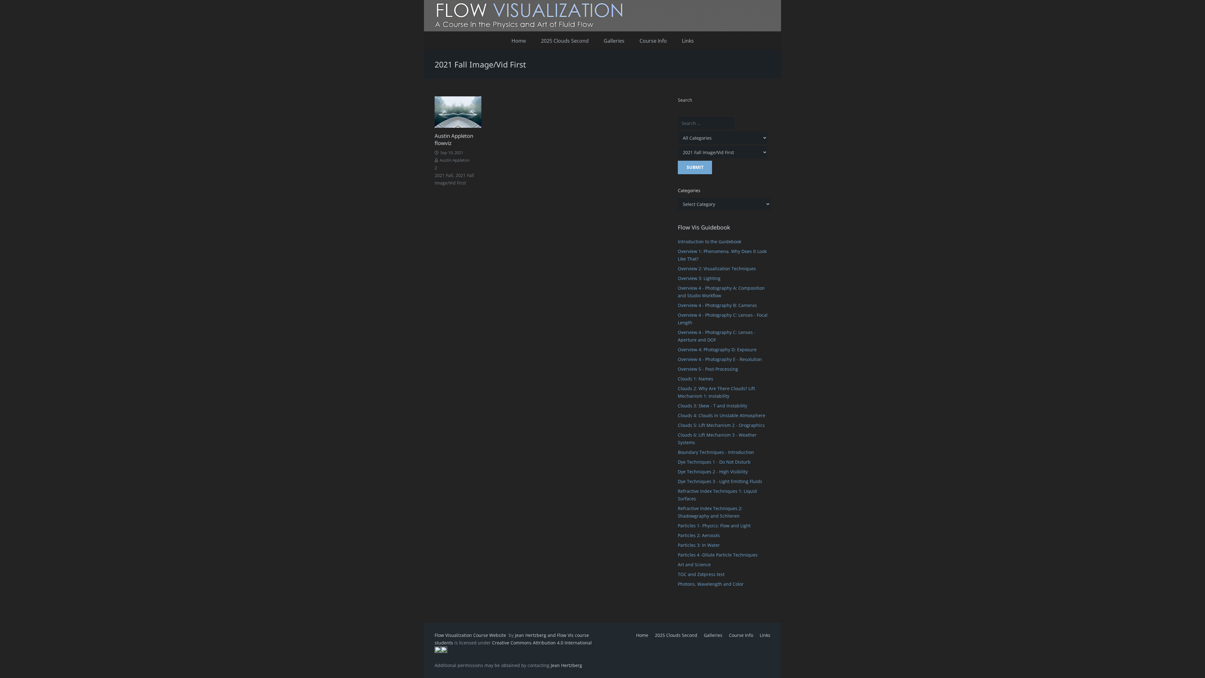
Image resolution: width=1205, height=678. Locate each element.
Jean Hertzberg (566, 665)
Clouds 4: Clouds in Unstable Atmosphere (721, 415)
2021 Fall (444, 175)
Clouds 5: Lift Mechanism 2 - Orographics (721, 425)
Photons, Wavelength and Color (711, 584)
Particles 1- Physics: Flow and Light (714, 526)
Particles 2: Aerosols (699, 535)
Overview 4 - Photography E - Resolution (720, 359)
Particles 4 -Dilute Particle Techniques (718, 555)
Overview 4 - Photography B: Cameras (717, 305)
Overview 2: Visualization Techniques (717, 269)
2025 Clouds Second (676, 635)
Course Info (741, 635)
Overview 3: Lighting (699, 278)
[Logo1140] (602, 15)
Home (642, 635)
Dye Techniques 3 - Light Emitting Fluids (720, 481)
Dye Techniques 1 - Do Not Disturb (714, 462)
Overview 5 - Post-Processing (708, 369)
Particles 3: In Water (699, 545)
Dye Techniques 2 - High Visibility (713, 472)
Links (765, 635)
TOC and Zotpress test (701, 574)
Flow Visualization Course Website (471, 635)
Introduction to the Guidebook (709, 242)
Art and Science (694, 565)
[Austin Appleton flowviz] (458, 111)
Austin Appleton (455, 160)
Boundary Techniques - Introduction (716, 452)
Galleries (713, 635)
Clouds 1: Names (695, 379)
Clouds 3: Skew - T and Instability (712, 406)
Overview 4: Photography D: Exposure (717, 349)
